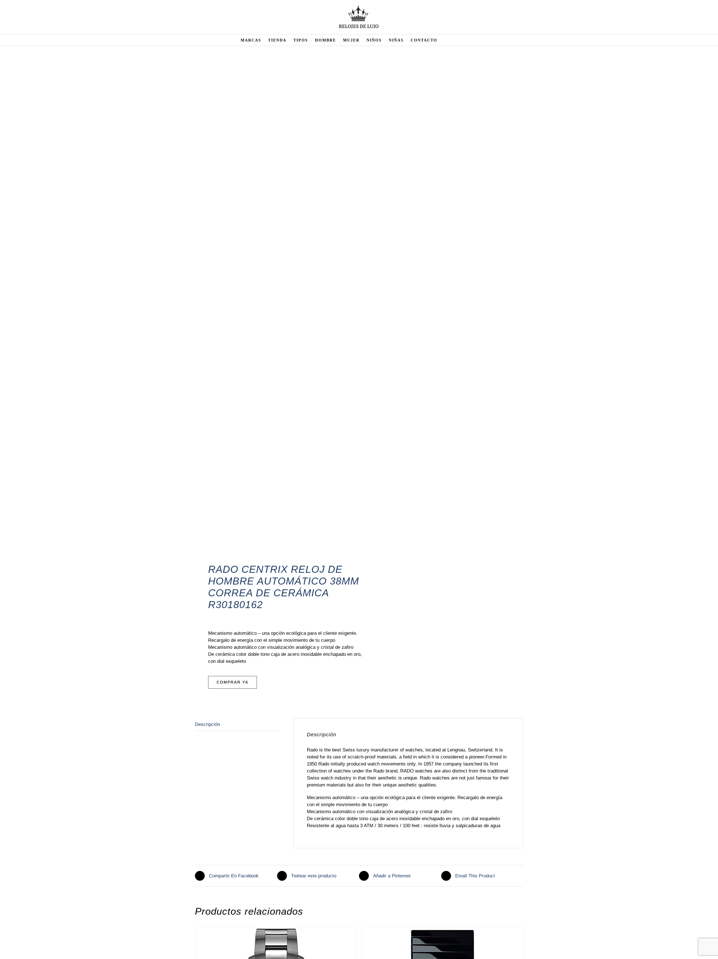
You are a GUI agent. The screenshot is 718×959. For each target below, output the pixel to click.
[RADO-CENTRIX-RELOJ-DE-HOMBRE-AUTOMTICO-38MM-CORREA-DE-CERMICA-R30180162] (274, 313)
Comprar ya (232, 682)
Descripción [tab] (207, 724)
